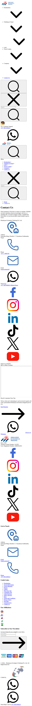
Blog (5, 597)
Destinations (7, 162)
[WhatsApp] (13, 690)
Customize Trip (8, 592)
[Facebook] (13, 298)
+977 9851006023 (5, 128)
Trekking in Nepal (8, 163)
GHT (5, 165)
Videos (6, 589)
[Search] (14, 114)
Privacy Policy (7, 600)
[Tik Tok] (13, 336)
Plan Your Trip (7, 591)
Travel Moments (8, 586)
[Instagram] (13, 311)
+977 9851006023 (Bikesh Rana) (9, 285)
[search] (14, 193)
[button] (14, 86)
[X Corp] (13, 349)
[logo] (10, 441)
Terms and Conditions (9, 598)
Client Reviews (8, 594)
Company (6, 168)
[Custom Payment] (13, 661)
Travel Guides (7, 166)
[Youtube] (13, 362)
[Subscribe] (14, 643)
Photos (5, 588)
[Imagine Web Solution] (18, 677)
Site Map (6, 601)
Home (5, 202)
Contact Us (7, 77)
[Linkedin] (13, 323)
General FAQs (7, 603)
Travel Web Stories (9, 585)
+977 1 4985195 (5, 253)
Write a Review (8, 595)
